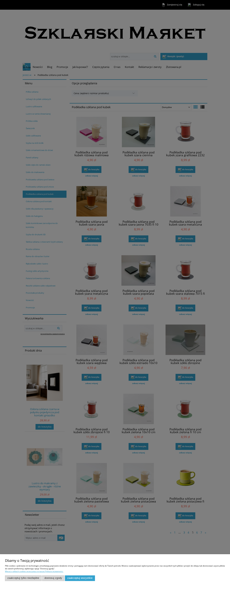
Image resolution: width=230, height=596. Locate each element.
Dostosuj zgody (53, 577)
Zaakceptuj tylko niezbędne (23, 577)
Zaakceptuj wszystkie (79, 577)
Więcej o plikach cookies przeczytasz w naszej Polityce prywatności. (34, 571)
